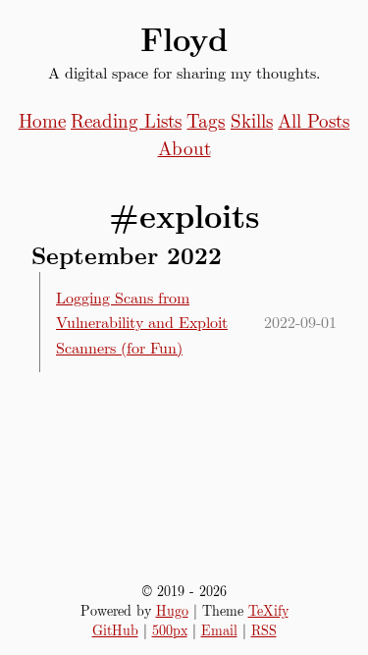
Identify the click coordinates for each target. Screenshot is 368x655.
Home (42, 120)
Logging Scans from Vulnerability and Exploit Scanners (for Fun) (142, 322)
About (184, 147)
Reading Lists (126, 120)
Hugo (172, 610)
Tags (205, 120)
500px (169, 629)
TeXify (268, 610)
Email (219, 629)
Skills (252, 120)
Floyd (184, 38)
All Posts (313, 120)
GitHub (115, 629)
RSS (264, 629)
